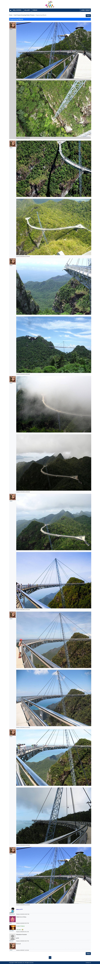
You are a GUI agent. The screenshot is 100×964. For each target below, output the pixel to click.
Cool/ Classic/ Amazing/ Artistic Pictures (24, 15)
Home (10, 15)
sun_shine (11, 930)
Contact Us (88, 962)
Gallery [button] (27, 10)
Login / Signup (85, 10)
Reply (88, 15)
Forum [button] (35, 10)
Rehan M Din (12, 914)
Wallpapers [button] (17, 10)
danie (10, 923)
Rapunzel (11, 940)
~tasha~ (11, 29)
